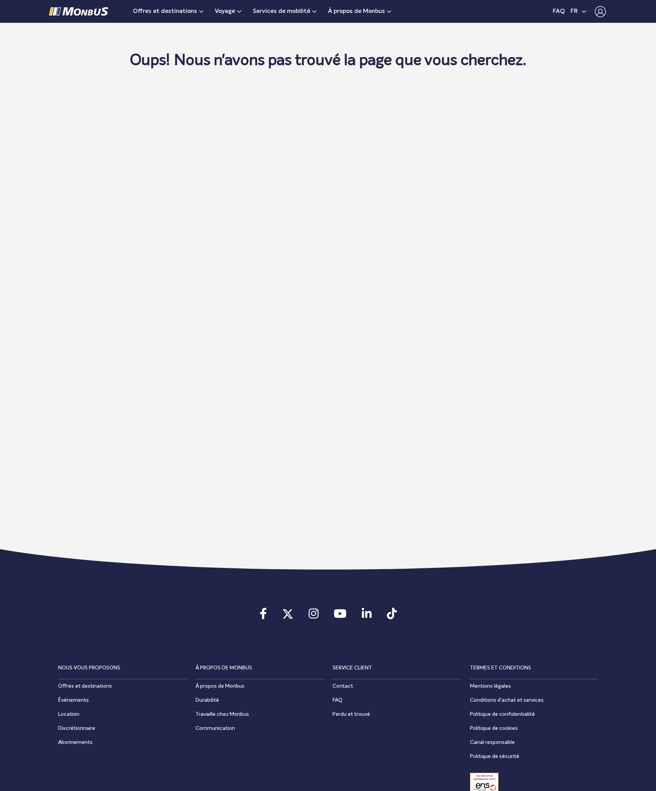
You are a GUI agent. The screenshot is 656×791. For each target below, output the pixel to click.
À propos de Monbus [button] (356, 11)
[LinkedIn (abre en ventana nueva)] (366, 616)
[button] (598, 11)
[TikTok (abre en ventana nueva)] (391, 616)
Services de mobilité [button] (281, 11)
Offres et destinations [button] (165, 11)
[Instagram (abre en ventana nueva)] (313, 616)
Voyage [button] (225, 11)
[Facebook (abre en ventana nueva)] (263, 616)
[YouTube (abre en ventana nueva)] (340, 616)
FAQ (559, 11)
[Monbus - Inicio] (78, 11)
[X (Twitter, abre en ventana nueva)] (287, 616)
